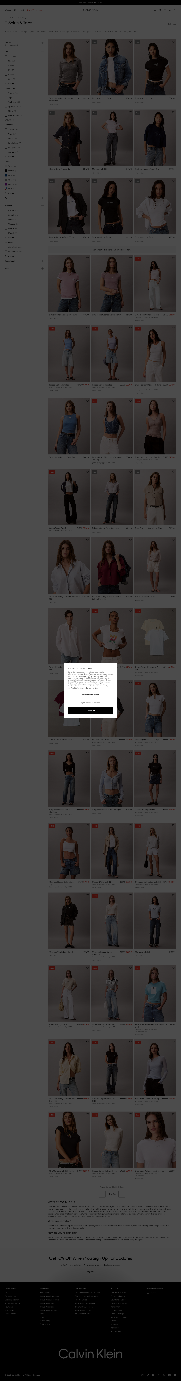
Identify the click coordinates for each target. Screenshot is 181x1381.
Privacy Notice (92, 688)
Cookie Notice (77, 688)
